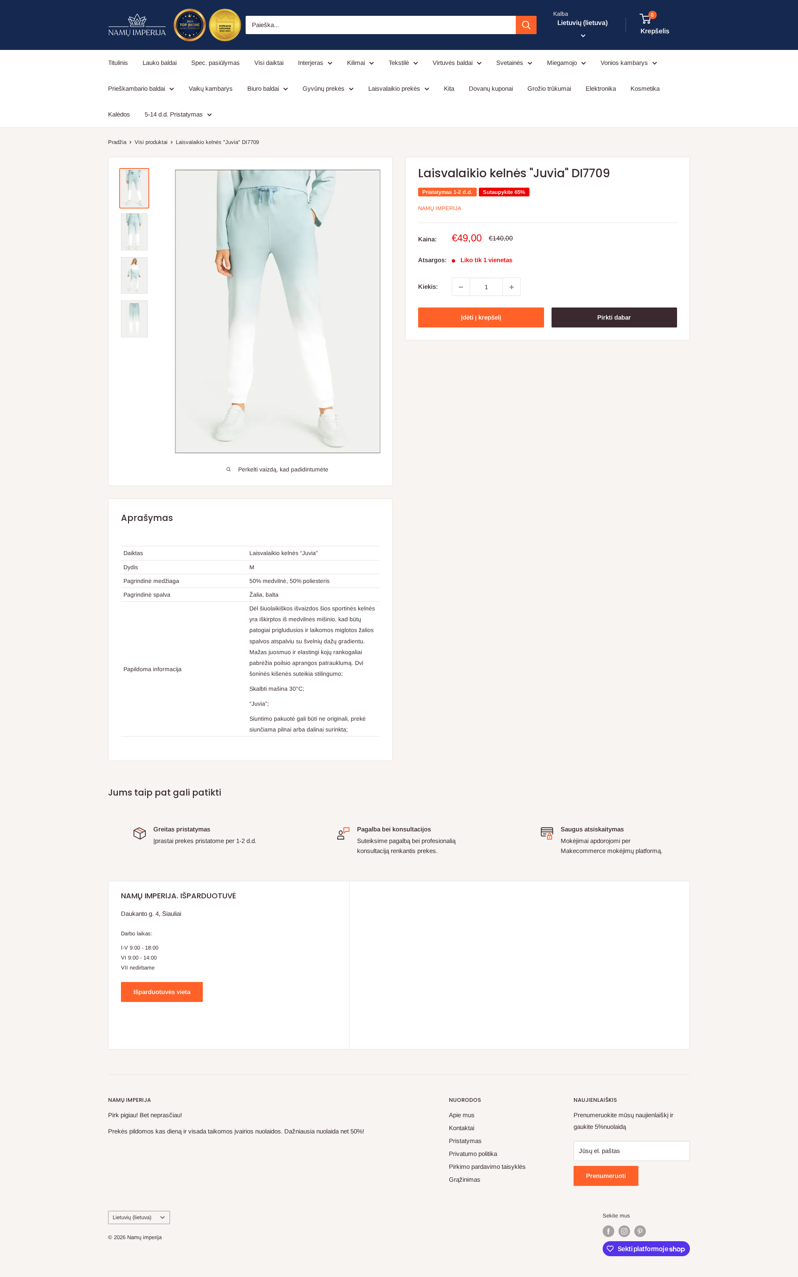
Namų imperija (439, 208)
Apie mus (462, 1114)
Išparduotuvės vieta (161, 991)
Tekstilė (399, 62)
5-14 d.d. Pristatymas (174, 114)
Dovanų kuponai (491, 88)
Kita (449, 88)
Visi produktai (151, 142)
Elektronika (601, 88)
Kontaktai (461, 1127)
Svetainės (509, 62)
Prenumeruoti (606, 1175)
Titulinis (118, 62)
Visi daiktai (268, 62)
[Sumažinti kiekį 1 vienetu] (461, 287)
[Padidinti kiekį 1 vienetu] (511, 287)
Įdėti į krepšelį (481, 317)
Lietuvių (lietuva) (132, 1217)
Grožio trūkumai (549, 88)
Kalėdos (119, 114)
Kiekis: (428, 286)
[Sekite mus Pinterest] (640, 1231)
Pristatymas (465, 1140)
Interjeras (310, 62)
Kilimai (356, 62)
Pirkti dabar (614, 317)
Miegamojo (562, 62)
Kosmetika (645, 88)
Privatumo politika (473, 1153)
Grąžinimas (464, 1179)
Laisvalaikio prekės (394, 88)
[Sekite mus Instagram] (624, 1231)
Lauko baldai (160, 62)
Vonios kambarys (624, 62)
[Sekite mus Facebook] (608, 1231)
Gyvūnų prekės (324, 88)
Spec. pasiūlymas (215, 62)
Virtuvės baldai (453, 62)
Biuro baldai (263, 88)
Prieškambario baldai (136, 88)
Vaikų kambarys (211, 88)
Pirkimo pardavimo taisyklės (487, 1166)
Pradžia (117, 142)
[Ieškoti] (526, 25)
